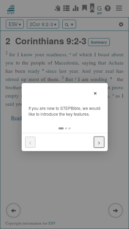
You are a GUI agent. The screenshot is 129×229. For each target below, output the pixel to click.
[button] (61, 128)
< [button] (30, 142)
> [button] (99, 142)
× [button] (95, 92)
